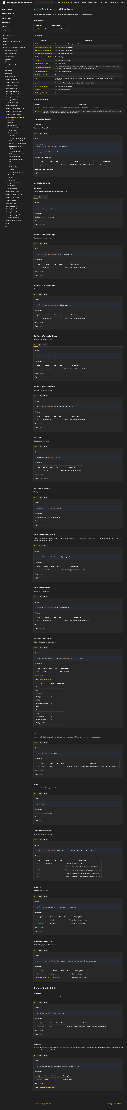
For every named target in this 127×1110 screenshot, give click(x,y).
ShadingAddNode (11, 79)
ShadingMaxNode (11, 185)
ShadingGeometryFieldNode (15, 108)
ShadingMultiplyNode (12, 191)
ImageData (7, 59)
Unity (105, 2)
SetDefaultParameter (15, 167)
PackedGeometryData (11, 65)
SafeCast (12, 180)
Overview (57, 2)
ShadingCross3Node (12, 91)
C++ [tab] (35, 133)
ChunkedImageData (10, 53)
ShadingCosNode (11, 88)
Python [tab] (45, 133)
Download (114, 2)
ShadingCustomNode (12, 94)
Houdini (83, 2)
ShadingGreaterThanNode (14, 111)
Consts (5, 33)
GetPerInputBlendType (16, 159)
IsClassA (11, 177)
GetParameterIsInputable (16, 154)
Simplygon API (67, 2)
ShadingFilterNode (11, 105)
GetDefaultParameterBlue (17, 141)
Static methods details (14, 175)
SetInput (11, 169)
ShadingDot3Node (12, 100)
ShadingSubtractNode (13, 212)
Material (6, 62)
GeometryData (9, 56)
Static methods (12, 125)
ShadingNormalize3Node (14, 194)
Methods (10, 122)
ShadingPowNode (11, 200)
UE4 (100, 2)
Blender (76, 2)
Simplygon (6, 30)
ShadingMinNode (11, 188)
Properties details (12, 128)
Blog (122, 2)
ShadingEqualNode (12, 102)
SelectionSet (8, 73)
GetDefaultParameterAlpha (17, 138)
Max (95, 2)
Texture (6, 223)
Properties (10, 120)
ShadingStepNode (11, 209)
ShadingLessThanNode (13, 183)
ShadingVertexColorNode (14, 220)
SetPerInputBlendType (16, 172)
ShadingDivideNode (12, 97)
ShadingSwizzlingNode (13, 215)
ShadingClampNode (12, 82)
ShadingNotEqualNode (13, 197)
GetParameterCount (15, 151)
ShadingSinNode (11, 203)
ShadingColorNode (12, 85)
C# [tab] (40, 133)
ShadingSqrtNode (11, 206)
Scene (6, 68)
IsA (10, 162)
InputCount (12, 130)
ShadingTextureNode (12, 217)
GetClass (12, 135)
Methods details (12, 133)
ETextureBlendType (45, 679)
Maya (90, 2)
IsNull (10, 164)
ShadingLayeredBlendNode (15, 117)
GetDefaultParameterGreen (17, 143)
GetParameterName (15, 156)
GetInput (11, 148)
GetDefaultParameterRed (16, 146)
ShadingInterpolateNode (13, 114)
